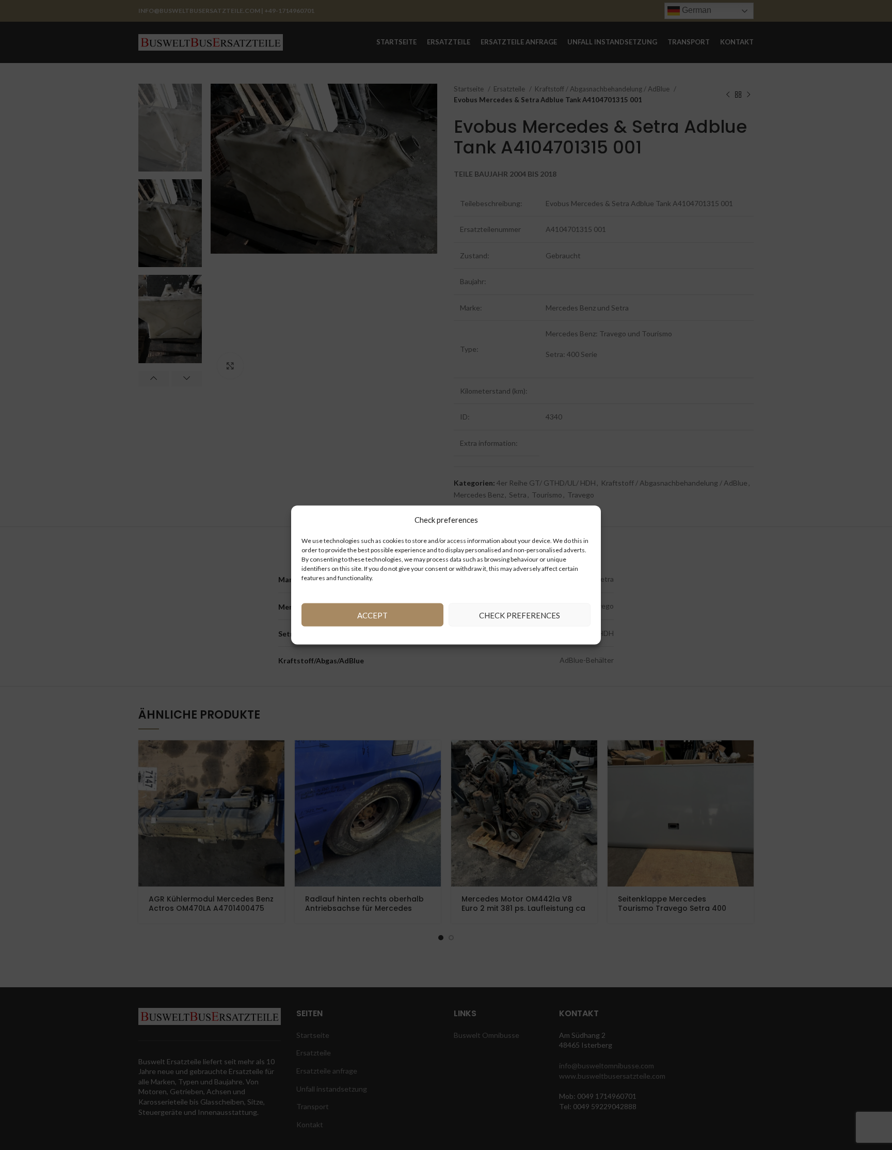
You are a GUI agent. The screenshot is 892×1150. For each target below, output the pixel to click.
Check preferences (519, 614)
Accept (372, 614)
